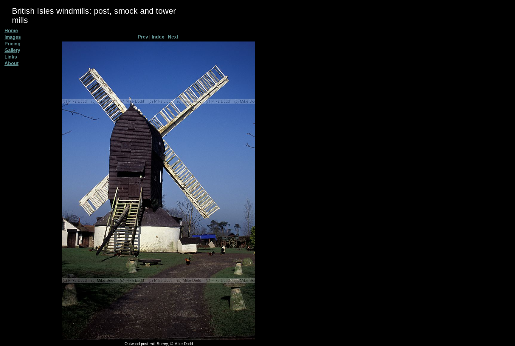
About (11, 63)
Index (158, 36)
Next (173, 36)
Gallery (12, 50)
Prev (143, 36)
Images (12, 37)
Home (11, 30)
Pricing (12, 43)
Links (10, 56)
